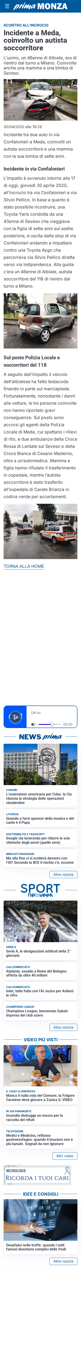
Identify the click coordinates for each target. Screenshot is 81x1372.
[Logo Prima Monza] (41, 6)
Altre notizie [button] (63, 874)
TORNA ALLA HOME (24, 566)
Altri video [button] (65, 1156)
